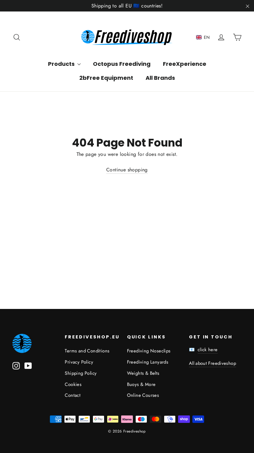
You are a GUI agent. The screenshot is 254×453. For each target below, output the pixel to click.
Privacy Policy (79, 362)
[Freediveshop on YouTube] (28, 365)
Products (62, 64)
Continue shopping (127, 169)
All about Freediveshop (212, 363)
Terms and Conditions (87, 350)
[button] (203, 37)
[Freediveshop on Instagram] (16, 365)
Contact (73, 395)
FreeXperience (184, 64)
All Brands (160, 78)
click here (208, 349)
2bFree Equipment (106, 78)
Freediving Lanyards (148, 362)
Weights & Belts (143, 373)
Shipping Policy (81, 373)
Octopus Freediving (122, 64)
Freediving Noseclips (149, 350)
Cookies (73, 384)
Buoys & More (141, 384)
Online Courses (143, 395)
